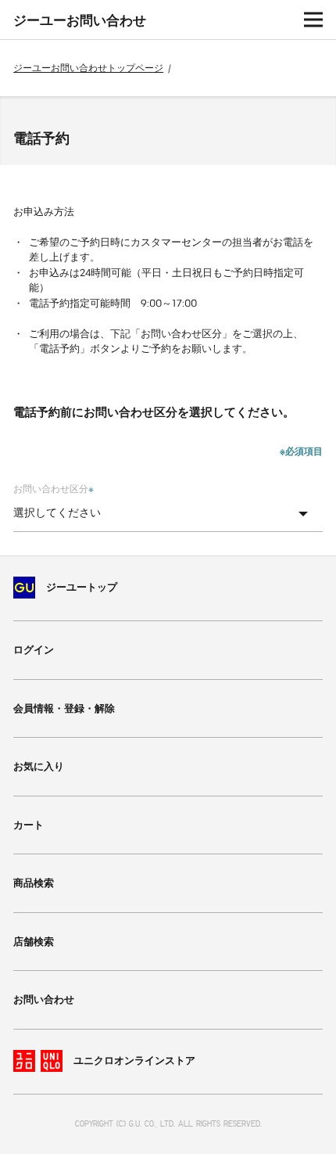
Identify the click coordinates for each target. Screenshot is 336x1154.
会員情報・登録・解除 (64, 708)
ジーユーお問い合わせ (79, 20)
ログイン (33, 650)
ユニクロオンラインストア (134, 1060)
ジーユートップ (81, 587)
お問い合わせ (43, 999)
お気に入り (38, 766)
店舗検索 (33, 941)
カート (28, 825)
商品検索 (33, 883)
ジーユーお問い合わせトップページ (88, 68)
